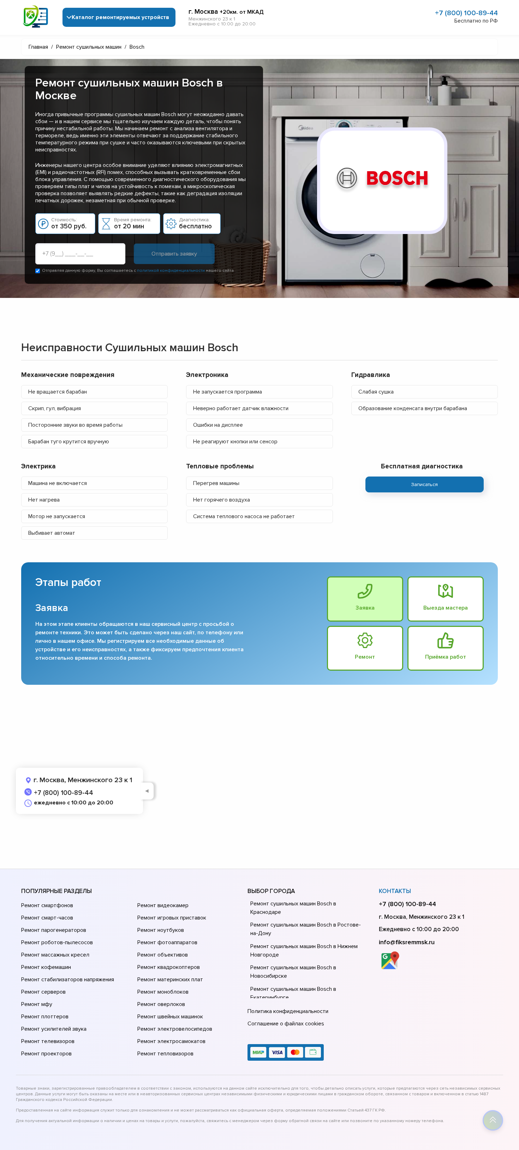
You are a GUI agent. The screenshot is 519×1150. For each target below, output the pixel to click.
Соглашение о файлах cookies (285, 1023)
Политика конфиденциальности (287, 1011)
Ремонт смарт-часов (47, 917)
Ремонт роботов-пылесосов (57, 942)
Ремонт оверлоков (161, 1004)
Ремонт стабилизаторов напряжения (67, 979)
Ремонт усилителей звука (53, 1028)
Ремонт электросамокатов (171, 1041)
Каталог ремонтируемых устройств (120, 17)
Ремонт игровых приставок (171, 917)
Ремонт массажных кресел (55, 954)
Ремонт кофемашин (46, 967)
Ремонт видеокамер (163, 905)
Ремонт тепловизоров (165, 1053)
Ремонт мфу (36, 1004)
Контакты (395, 891)
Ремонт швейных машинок (170, 1016)
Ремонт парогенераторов (53, 930)
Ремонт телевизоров (47, 1041)
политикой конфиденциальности (171, 270)
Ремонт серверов (43, 991)
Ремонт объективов (162, 954)
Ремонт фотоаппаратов (167, 942)
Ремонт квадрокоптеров (168, 967)
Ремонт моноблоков (163, 991)
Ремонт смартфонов (47, 905)
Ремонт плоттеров (44, 1016)
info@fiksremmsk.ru (407, 942)
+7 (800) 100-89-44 (466, 13)
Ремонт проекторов (46, 1053)
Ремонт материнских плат (170, 979)
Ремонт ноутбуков (160, 930)
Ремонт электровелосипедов (174, 1028)
